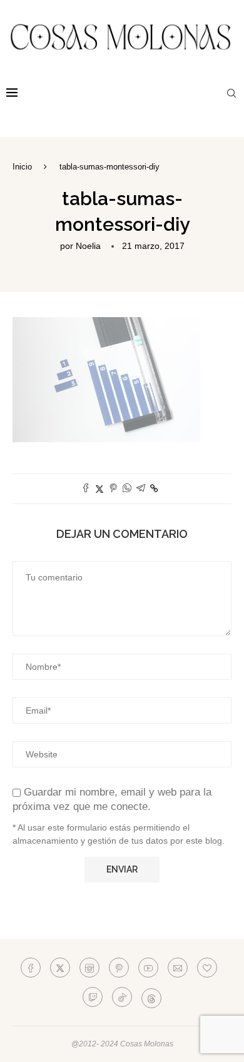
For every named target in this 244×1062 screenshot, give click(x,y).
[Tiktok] (122, 997)
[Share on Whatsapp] (127, 488)
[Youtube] (148, 968)
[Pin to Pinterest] (113, 488)
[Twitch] (93, 997)
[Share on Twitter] (99, 488)
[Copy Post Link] (154, 488)
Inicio (22, 166)
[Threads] (151, 997)
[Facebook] (31, 968)
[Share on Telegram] (140, 488)
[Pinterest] (119, 968)
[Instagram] (89, 968)
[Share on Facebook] (85, 488)
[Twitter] (60, 968)
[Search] (231, 93)
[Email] (178, 968)
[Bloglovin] (207, 968)
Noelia (88, 246)
